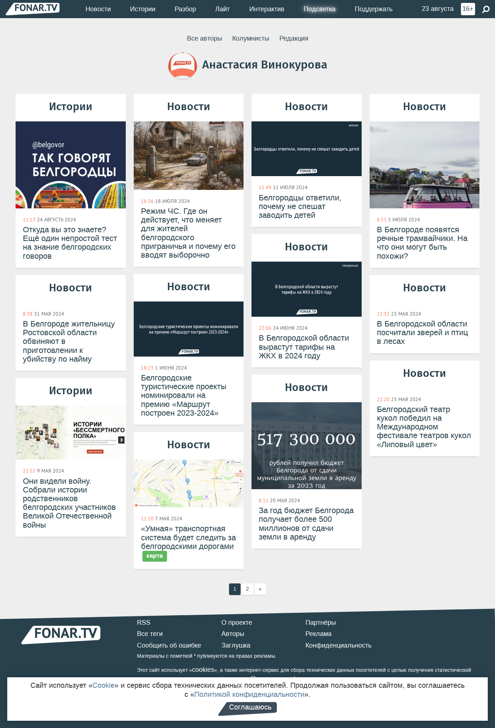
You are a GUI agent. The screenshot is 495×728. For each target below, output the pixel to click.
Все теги (150, 633)
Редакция (293, 38)
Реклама (318, 633)
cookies (203, 669)
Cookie (103, 685)
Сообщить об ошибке (169, 645)
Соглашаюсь (250, 707)
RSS (143, 622)
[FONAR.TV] (32, 8)
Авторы (232, 633)
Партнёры (320, 622)
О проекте (236, 622)
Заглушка (235, 645)
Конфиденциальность (338, 645)
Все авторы (204, 38)
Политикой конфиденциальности (249, 694)
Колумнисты (250, 38)
